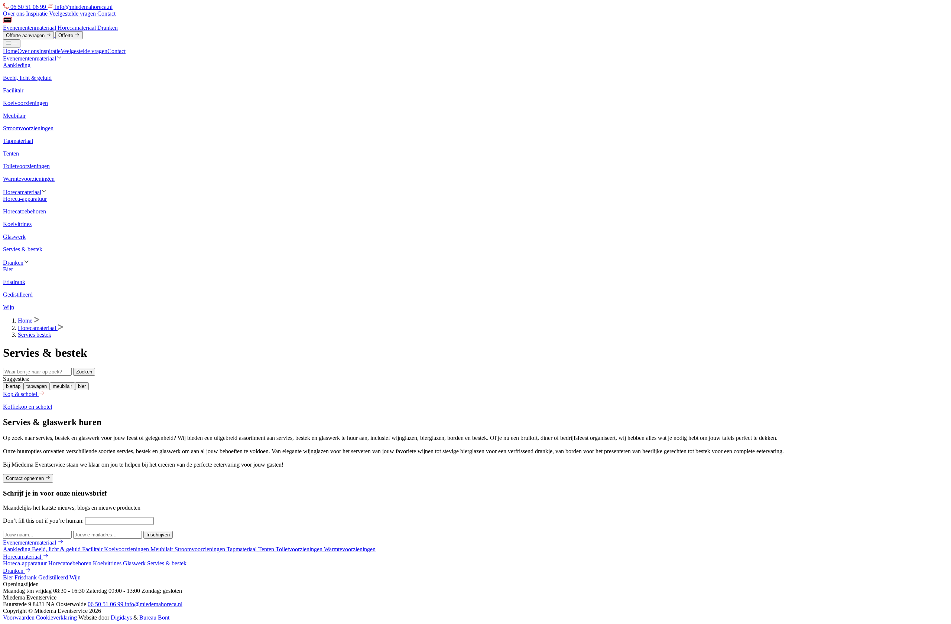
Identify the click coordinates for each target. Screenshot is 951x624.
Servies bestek (34, 334)
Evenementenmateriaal (30, 27)
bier (82, 386)
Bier (8, 577)
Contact (106, 13)
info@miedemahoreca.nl (153, 604)
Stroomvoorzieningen (201, 549)
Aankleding (17, 549)
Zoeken (84, 372)
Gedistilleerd (53, 577)
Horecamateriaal (77, 27)
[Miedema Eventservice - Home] (7, 21)
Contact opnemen (25, 478)
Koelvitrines (108, 563)
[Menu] (11, 43)
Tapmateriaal (242, 549)
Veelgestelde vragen (73, 13)
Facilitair (93, 549)
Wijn (75, 577)
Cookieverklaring (57, 617)
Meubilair (162, 549)
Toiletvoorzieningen (300, 549)
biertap (13, 386)
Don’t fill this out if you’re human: (44, 520)
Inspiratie (37, 13)
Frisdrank (26, 577)
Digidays (122, 617)
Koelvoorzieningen (127, 549)
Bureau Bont (154, 617)
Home (10, 51)
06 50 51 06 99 (106, 604)
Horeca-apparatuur (25, 563)
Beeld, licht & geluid (57, 549)
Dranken (107, 27)
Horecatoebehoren (70, 563)
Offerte (66, 35)
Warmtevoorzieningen (350, 549)
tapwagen (36, 386)
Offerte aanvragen (26, 35)
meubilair (62, 386)
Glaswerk (135, 563)
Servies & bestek (166, 563)
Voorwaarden (19, 617)
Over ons (14, 13)
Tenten (267, 549)
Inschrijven (158, 535)
